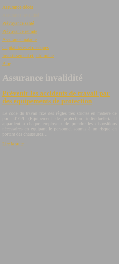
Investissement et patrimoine (28, 55)
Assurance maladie (19, 39)
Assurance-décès (17, 7)
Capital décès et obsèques (25, 47)
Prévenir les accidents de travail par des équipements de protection (56, 97)
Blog (6, 63)
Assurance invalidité (20, 15)
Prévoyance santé (18, 23)
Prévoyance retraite (19, 31)
